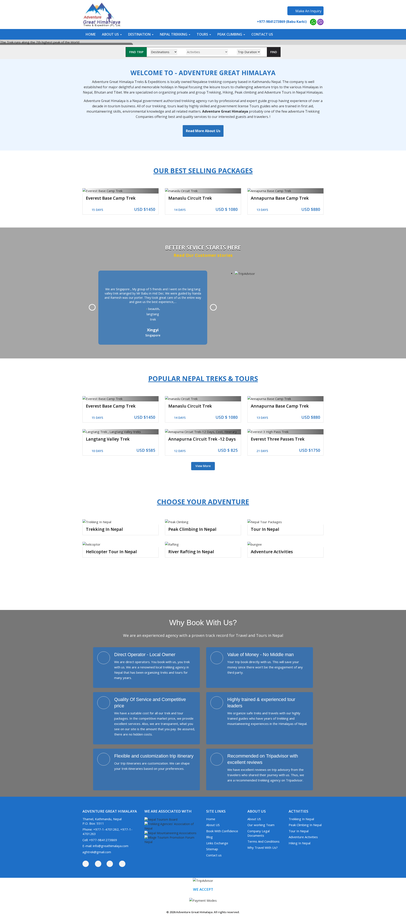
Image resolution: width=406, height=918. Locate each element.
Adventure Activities (272, 551)
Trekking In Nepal (104, 529)
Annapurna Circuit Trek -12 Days (202, 439)
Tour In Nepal (265, 529)
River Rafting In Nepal (191, 551)
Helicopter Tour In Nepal (111, 551)
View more (203, 466)
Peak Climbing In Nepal (192, 529)
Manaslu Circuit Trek (190, 198)
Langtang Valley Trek (108, 439)
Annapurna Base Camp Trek (280, 198)
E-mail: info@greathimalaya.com (105, 846)
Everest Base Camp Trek (111, 198)
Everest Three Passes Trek (277, 439)
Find (273, 52)
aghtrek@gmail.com (96, 852)
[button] (112, 34)
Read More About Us (203, 131)
